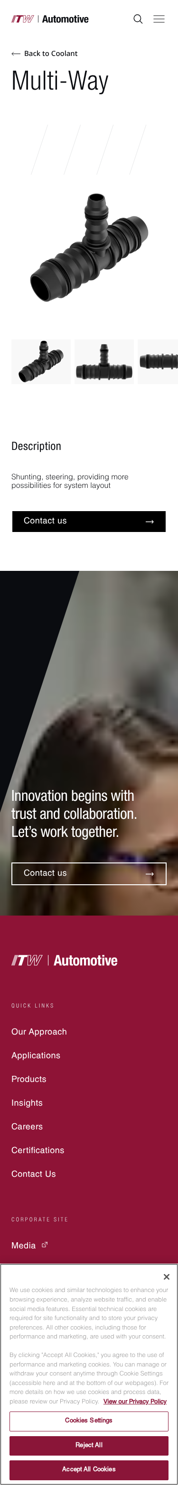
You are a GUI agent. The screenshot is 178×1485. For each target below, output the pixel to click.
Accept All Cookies (88, 1470)
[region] (89, 1374)
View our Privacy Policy (135, 1402)
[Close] (166, 1276)
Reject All (88, 1446)
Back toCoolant (51, 54)
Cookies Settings (88, 1421)
